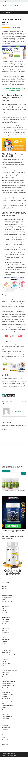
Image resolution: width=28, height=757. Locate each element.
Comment (4, 429)
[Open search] (25, 12)
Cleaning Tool (5, 615)
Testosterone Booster (7, 716)
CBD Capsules (5, 604)
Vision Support (5, 725)
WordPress (9, 755)
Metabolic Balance (6, 687)
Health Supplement (6, 650)
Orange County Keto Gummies (8, 396)
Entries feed (5, 739)
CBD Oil (4, 608)
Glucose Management (7, 634)
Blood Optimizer (6, 593)
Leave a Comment (5, 24)
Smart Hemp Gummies (9, 490)
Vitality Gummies (6, 727)
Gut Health (4, 641)
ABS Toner (4, 586)
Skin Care (4, 707)
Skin (3, 703)
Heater (3, 656)
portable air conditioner (7, 694)
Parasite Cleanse (6, 692)
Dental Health (5, 619)
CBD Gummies (5, 606)
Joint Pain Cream (6, 663)
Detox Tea (4, 623)
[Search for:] (14, 473)
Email (3, 452)
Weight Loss (5, 729)
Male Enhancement (6, 679)
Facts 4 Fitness (11, 5)
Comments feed (5, 742)
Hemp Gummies (6, 659)
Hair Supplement (6, 645)
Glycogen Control (6, 637)
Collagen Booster (6, 617)
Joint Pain (4, 661)
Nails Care (4, 690)
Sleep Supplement (6, 709)
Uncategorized (5, 718)
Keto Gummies (4, 17)
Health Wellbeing (6, 652)
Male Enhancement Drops (8, 683)
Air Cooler (4, 588)
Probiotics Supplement (7, 698)
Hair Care (4, 643)
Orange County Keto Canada (8, 395)
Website (4, 458)
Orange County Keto (10, 394)
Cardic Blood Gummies (7, 601)
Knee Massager (5, 672)
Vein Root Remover (6, 723)
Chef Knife (4, 612)
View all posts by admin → (16, 411)
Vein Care (4, 720)
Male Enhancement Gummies (8, 685)
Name (3, 447)
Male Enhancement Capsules (8, 681)
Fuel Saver (4, 630)
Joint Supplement (6, 665)
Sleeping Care (5, 712)
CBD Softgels (5, 610)
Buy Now (4, 389)
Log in (3, 737)
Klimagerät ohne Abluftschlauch (9, 670)
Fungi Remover (5, 632)
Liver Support (5, 674)
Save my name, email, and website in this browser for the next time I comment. (12, 467)
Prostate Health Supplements (8, 701)
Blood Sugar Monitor (7, 597)
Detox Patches (5, 621)
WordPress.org (5, 744)
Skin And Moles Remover (7, 705)
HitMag (14, 755)
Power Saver (5, 696)
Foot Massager (5, 628)
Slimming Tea (5, 714)
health (3, 648)
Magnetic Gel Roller (6, 676)
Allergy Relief (5, 590)
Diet (3, 626)
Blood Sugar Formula (7, 595)
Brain (3, 599)
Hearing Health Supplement (8, 654)
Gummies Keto (5, 639)
